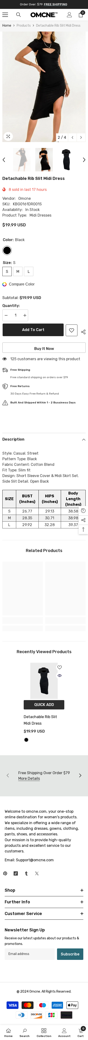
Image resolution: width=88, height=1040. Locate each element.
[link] (22, 620)
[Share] (81, 331)
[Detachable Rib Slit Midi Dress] (44, 681)
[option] (44, 87)
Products (24, 26)
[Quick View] (59, 675)
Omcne (24, 198)
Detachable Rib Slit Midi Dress (40, 720)
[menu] (5, 15)
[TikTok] (15, 873)
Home (6, 26)
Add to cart (33, 330)
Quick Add (44, 704)
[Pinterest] (5, 873)
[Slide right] (80, 775)
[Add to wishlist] (71, 330)
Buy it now (44, 348)
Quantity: (11, 305)
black (26, 739)
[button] (72, 137)
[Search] (18, 15)
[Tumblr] (26, 873)
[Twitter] (36, 873)
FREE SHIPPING (55, 4)
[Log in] (69, 14)
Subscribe (70, 954)
